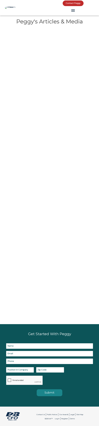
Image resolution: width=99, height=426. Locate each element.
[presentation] (24, 380)
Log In (57, 419)
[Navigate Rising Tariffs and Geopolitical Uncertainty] (6, 198)
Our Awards (63, 414)
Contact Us (40, 414)
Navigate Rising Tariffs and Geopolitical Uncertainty (21, 209)
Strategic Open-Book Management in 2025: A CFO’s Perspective (72, 208)
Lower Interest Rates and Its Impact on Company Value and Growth (72, 262)
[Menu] (73, 10)
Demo (72, 419)
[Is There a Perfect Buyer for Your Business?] (52, 84)
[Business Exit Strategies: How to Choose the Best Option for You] (52, 145)
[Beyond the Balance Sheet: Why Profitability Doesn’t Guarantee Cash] (6, 145)
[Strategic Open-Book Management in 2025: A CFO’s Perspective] (52, 198)
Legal (72, 414)
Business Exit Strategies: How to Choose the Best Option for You (69, 157)
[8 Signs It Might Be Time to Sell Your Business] (52, 33)
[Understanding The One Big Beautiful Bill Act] (6, 33)
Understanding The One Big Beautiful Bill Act (26, 43)
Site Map (79, 414)
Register (64, 419)
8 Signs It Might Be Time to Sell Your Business (70, 43)
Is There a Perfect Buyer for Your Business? (69, 94)
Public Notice (52, 414)
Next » (69, 312)
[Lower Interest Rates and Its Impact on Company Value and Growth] (52, 250)
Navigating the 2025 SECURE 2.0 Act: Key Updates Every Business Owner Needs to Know (25, 263)
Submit (49, 392)
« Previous (32, 312)
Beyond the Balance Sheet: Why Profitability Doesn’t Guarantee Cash (25, 157)
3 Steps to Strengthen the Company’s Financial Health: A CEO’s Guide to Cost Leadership (25, 99)
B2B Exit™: (49, 419)
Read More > (14, 71)
